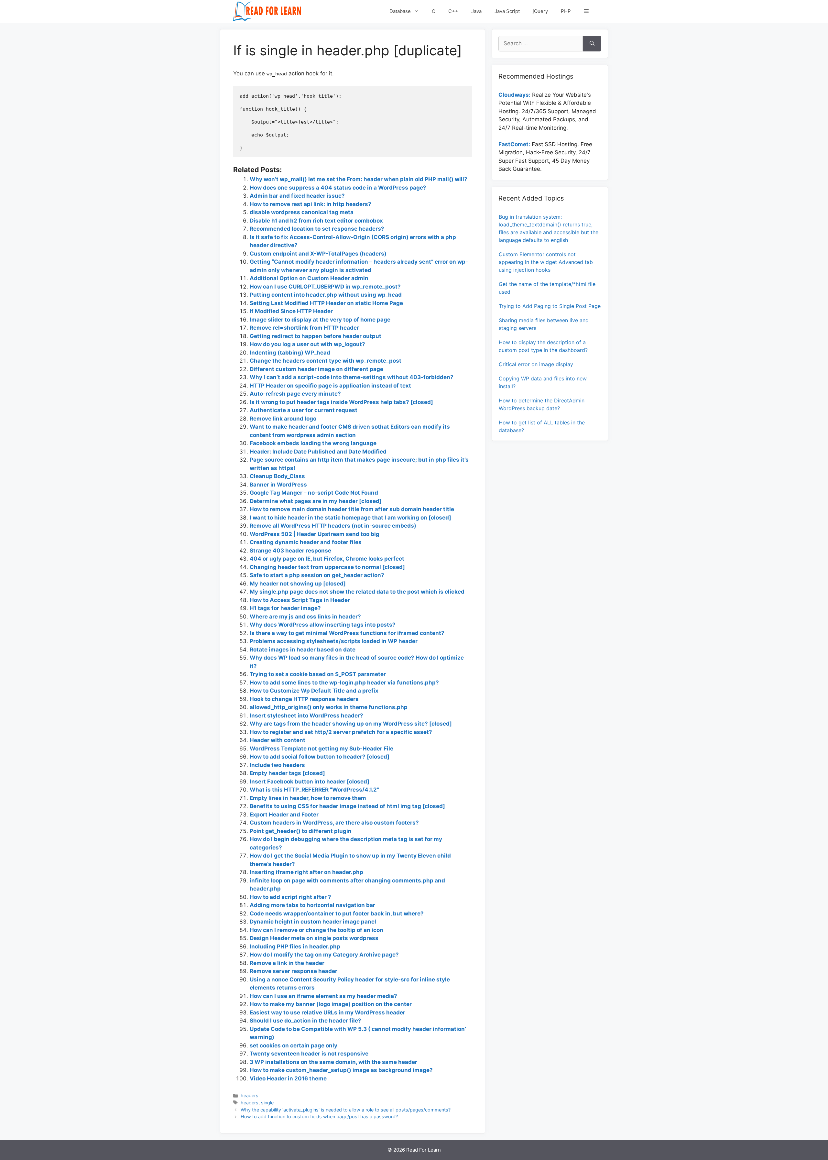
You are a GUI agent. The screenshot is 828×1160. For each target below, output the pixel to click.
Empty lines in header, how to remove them (308, 798)
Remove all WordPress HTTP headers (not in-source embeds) (333, 525)
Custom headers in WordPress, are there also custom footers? (334, 822)
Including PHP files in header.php (295, 946)
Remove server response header (293, 971)
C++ (453, 11)
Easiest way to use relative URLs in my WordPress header (327, 1012)
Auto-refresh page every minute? (295, 393)
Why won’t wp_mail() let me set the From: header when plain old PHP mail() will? (358, 179)
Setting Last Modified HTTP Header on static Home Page (326, 303)
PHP (566, 11)
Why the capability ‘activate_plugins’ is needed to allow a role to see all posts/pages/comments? (346, 1109)
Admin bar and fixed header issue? (297, 195)
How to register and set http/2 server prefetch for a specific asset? (341, 732)
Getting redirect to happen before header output (315, 336)
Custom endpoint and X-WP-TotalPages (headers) (318, 253)
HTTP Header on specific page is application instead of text (330, 385)
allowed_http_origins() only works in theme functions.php (329, 707)
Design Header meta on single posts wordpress (314, 938)
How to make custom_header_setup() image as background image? (341, 1070)
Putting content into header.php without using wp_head (326, 294)
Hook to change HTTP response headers (304, 699)
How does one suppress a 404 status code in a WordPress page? (338, 187)
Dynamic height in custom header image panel (313, 921)
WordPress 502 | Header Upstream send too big (314, 534)
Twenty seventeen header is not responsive (309, 1053)
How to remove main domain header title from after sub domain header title (352, 509)
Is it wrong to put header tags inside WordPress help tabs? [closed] (341, 402)
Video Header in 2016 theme (288, 1078)
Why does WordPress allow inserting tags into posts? (323, 624)
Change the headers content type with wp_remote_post (325, 360)
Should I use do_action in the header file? (305, 1020)
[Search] (592, 43)
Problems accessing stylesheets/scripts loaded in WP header (334, 641)
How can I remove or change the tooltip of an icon (316, 930)
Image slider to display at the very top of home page (320, 319)
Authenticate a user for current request (303, 410)
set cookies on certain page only (293, 1045)
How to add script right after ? (290, 897)
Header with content (277, 740)
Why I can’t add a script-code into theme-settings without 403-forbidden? (351, 377)
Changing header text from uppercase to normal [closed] (327, 567)
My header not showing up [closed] (298, 583)
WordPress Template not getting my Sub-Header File (321, 748)
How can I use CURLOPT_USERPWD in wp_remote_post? (325, 286)
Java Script (507, 11)
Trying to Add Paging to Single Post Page (550, 306)
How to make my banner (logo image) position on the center (331, 1004)
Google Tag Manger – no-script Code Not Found (314, 492)
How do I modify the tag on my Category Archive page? (324, 954)
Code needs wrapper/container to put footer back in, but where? (337, 913)
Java (476, 11)
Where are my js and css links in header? (305, 616)
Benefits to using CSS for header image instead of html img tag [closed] (347, 806)
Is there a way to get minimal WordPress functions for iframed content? (347, 633)
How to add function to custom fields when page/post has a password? (319, 1116)
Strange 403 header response (290, 550)
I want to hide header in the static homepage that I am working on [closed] (350, 517)
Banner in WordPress (278, 484)
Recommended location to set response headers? (317, 228)
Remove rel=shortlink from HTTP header (304, 327)
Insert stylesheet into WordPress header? (306, 715)
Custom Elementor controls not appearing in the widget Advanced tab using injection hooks (546, 262)
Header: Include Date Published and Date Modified (318, 451)
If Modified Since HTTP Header (291, 311)
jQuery (540, 11)
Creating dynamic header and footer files (306, 542)
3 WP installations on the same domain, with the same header (333, 1062)
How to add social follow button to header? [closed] (319, 756)
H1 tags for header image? (285, 608)
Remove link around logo (283, 418)
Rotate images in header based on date (302, 649)
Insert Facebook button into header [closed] (309, 781)
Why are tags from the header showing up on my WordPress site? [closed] (351, 723)
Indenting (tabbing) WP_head (290, 352)
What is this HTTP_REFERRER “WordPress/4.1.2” (314, 789)
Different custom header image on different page (316, 369)
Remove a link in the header (287, 963)
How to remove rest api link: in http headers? (310, 204)
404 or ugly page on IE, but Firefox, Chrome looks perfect (327, 558)
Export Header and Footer (284, 814)
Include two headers (277, 765)
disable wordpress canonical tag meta (302, 212)
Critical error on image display (536, 364)
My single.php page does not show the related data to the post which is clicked (357, 591)
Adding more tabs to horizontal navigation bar (312, 905)
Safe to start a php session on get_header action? (317, 575)
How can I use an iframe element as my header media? (323, 996)
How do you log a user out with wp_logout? (307, 344)
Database (400, 11)
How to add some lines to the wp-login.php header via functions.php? (344, 682)
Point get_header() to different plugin (301, 831)
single (267, 1102)
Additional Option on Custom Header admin (309, 278)
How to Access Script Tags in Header (300, 600)
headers (249, 1095)
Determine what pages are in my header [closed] (316, 501)
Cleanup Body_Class (277, 476)
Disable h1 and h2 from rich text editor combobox (316, 220)
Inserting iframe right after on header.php (306, 872)
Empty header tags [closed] (287, 773)
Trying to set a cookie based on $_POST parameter (318, 674)
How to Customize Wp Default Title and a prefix (314, 690)
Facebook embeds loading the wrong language (313, 443)
